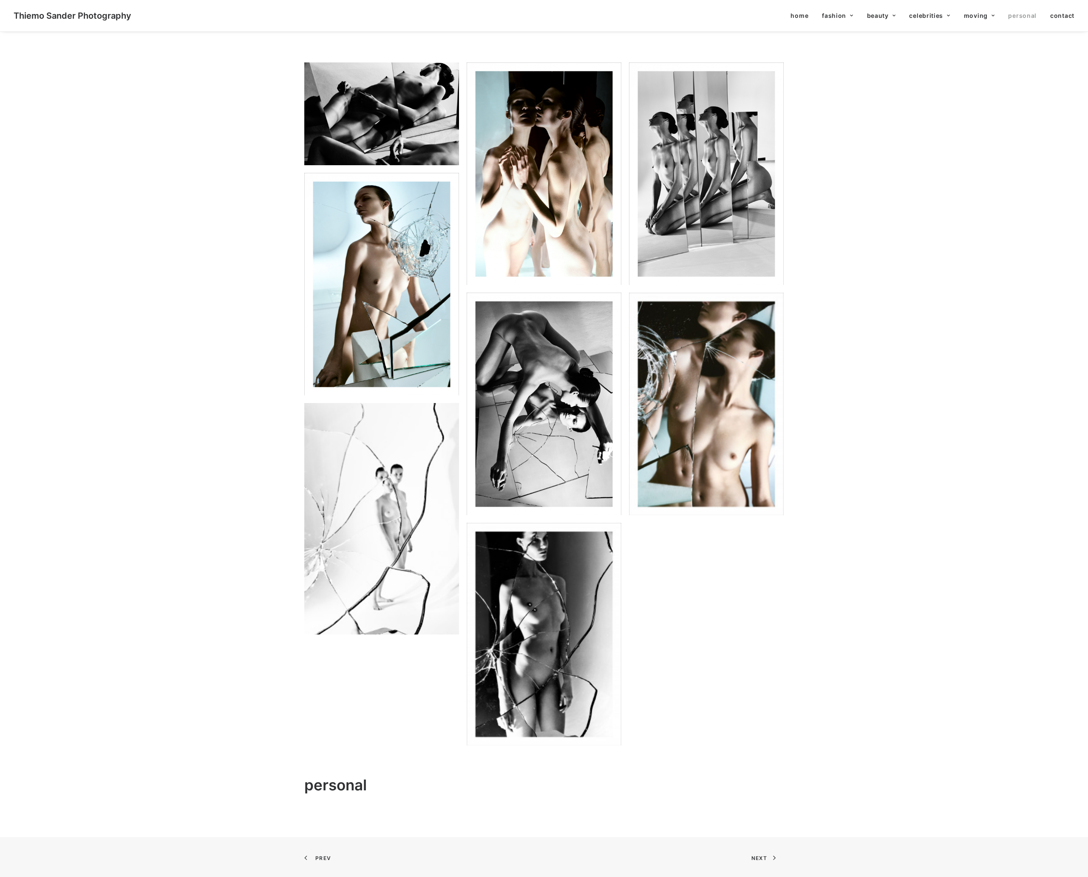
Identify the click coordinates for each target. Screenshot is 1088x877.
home (799, 15)
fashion (834, 15)
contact (1062, 15)
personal (1022, 15)
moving (976, 15)
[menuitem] (802, 15)
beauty (878, 15)
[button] (381, 113)
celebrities (926, 15)
